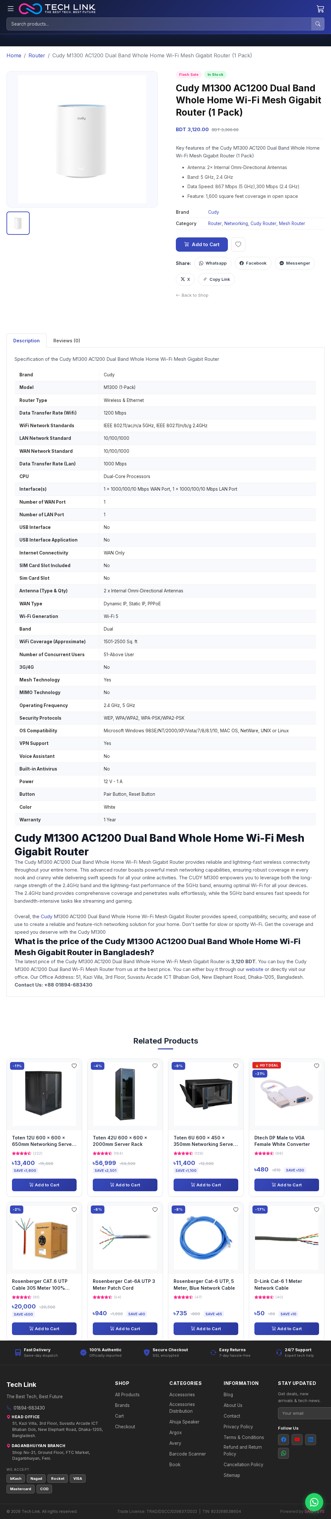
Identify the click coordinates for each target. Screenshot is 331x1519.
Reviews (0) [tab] (66, 340)
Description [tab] (26, 340)
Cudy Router (263, 223)
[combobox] (159, 24)
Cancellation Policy (243, 1464)
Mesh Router (292, 223)
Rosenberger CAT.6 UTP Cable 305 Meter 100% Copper (40, 1285)
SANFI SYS (314, 1511)
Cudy (213, 212)
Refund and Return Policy (243, 1450)
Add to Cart (205, 244)
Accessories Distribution (182, 1407)
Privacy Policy (238, 1426)
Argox (175, 1432)
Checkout (125, 1426)
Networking (236, 223)
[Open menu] (10, 9)
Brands (122, 1405)
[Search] (317, 23)
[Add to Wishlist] (74, 1066)
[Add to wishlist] (238, 244)
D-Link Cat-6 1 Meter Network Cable (278, 1284)
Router (215, 223)
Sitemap (232, 1475)
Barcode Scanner (187, 1453)
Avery (175, 1443)
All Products (127, 1394)
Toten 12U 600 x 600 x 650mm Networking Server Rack (43, 1141)
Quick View (46, 1093)
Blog (228, 1394)
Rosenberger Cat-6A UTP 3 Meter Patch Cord (124, 1284)
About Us (233, 1405)
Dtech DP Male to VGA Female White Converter (282, 1141)
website (255, 969)
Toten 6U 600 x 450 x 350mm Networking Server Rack (204, 1141)
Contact (232, 1416)
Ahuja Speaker (184, 1421)
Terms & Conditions (244, 1437)
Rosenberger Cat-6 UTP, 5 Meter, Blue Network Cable (204, 1284)
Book (174, 1464)
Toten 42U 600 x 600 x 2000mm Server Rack (120, 1141)
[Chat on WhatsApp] (314, 1502)
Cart (119, 1416)
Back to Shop (195, 295)
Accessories (182, 1394)
